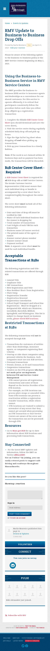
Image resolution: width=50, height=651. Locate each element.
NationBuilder (22, 628)
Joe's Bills (7, 641)
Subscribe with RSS (17, 615)
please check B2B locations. (26, 319)
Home (7, 23)
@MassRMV (19, 455)
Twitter (28, 626)
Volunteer (25, 544)
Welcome (6, 638)
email (34, 626)
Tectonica (40, 628)
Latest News (18, 641)
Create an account (17, 518)
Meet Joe (16, 638)
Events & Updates (20, 23)
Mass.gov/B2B (19, 431)
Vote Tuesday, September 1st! (33, 638)
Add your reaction (17, 48)
